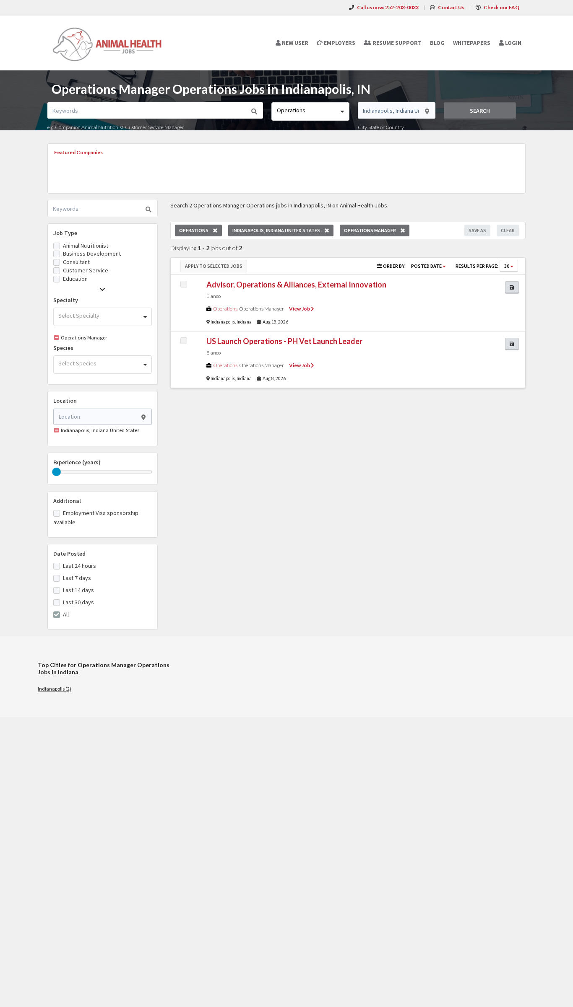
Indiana (244, 321)
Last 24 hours (79, 566)
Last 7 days (77, 578)
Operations (225, 308)
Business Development (92, 253)
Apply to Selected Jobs (213, 266)
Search (480, 110)
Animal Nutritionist (85, 245)
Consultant (76, 262)
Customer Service (85, 270)
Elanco (213, 296)
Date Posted (69, 553)
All (66, 614)
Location (65, 400)
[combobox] (310, 111)
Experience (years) (77, 462)
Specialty (65, 300)
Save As (477, 230)
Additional (67, 501)
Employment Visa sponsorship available (95, 517)
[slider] (56, 472)
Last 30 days (78, 602)
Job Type (65, 233)
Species (63, 348)
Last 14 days (78, 590)
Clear (508, 230)
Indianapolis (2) (54, 689)
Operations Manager (261, 308)
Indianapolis (223, 321)
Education (75, 278)
